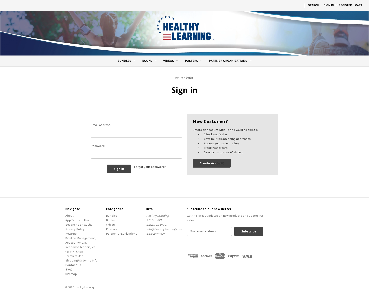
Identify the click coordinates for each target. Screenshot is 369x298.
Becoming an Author (79, 224)
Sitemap (71, 274)
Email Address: (101, 125)
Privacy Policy (75, 229)
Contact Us (73, 265)
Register (345, 5)
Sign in (329, 5)
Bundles (124, 61)
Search (313, 5)
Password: (98, 146)
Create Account (212, 163)
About (69, 216)
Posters (191, 61)
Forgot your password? (150, 167)
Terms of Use (74, 256)
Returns (71, 233)
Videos (168, 61)
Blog (68, 269)
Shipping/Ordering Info (81, 260)
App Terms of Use (77, 220)
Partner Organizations (228, 61)
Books (147, 61)
